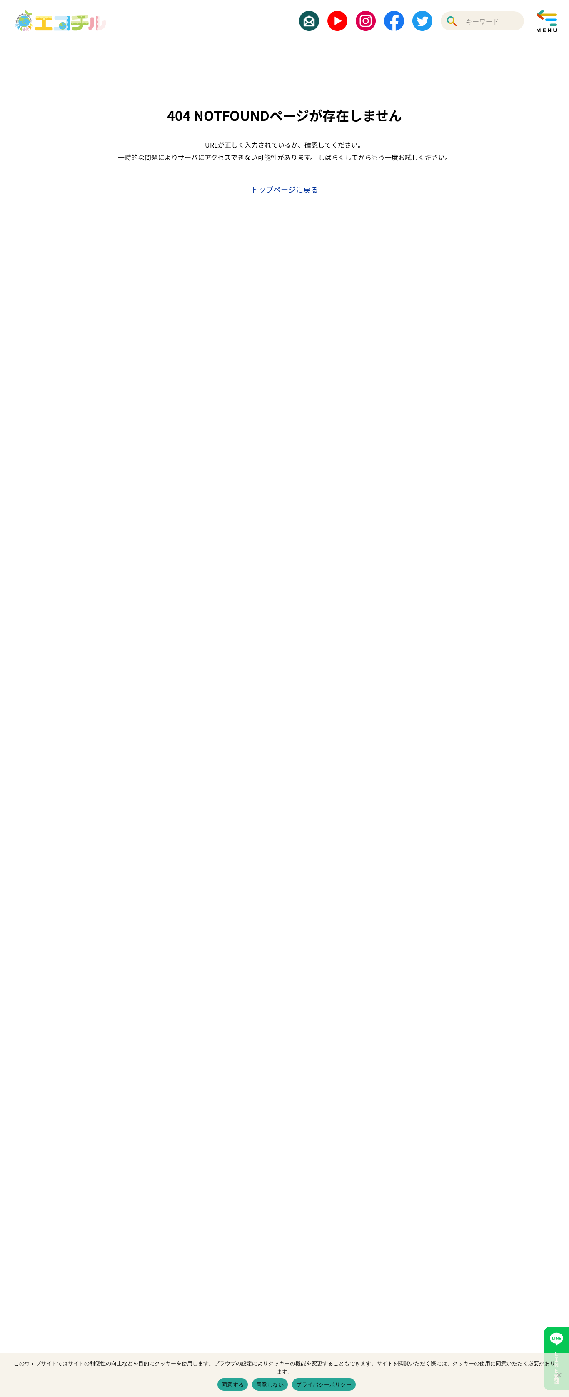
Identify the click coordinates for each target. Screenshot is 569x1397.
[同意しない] (558, 1375)
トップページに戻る (284, 189)
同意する (233, 1384)
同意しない (270, 1384)
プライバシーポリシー (324, 1384)
